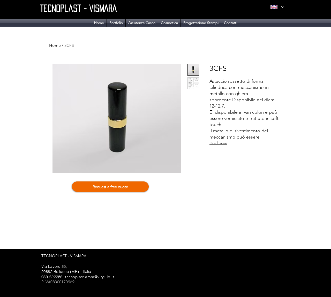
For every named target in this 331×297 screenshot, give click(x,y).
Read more (218, 143)
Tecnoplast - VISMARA (78, 8)
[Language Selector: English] (277, 7)
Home (55, 45)
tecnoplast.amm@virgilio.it (89, 276)
